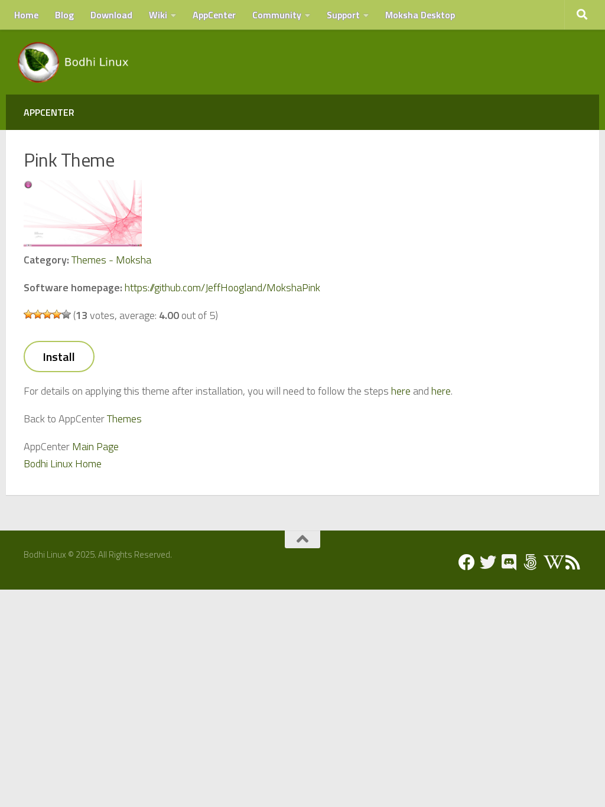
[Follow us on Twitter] (488, 562)
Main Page (95, 446)
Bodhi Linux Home (63, 463)
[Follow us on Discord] (509, 562)
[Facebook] (466, 562)
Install (59, 356)
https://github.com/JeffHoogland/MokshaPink (222, 287)
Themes (124, 419)
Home (26, 15)
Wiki (158, 15)
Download (111, 15)
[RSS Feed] (573, 562)
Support (343, 15)
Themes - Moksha (111, 260)
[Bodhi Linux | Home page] (73, 62)
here (401, 391)
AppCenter (214, 15)
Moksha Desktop (420, 15)
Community (276, 15)
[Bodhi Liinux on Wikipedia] (552, 562)
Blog (64, 15)
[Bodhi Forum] (530, 562)
